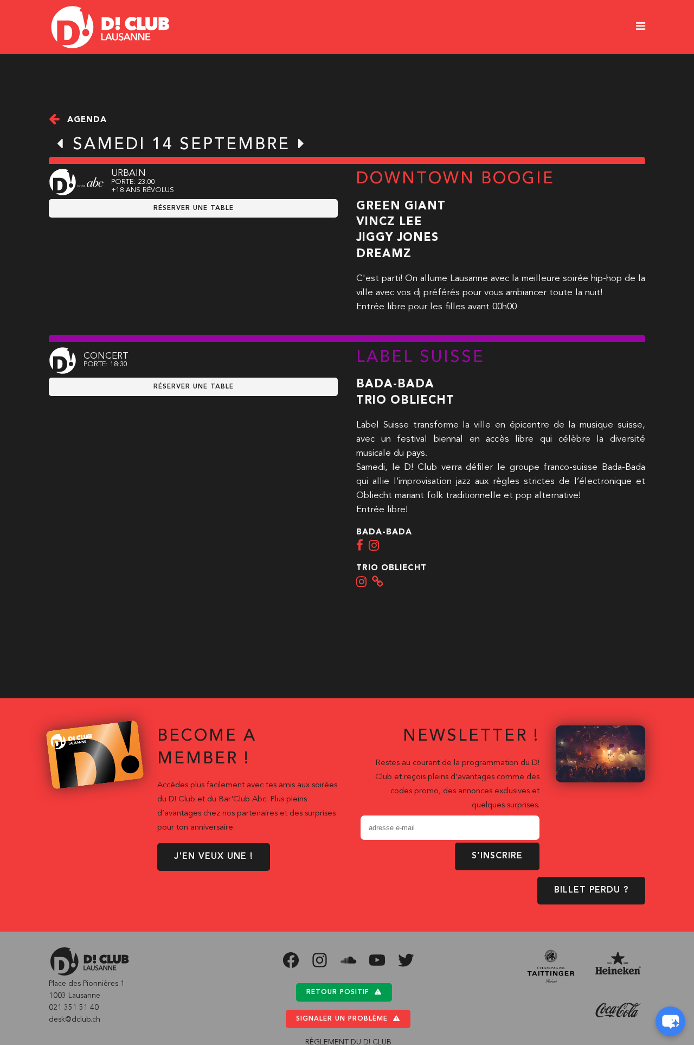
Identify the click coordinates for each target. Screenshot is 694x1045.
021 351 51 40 (74, 1007)
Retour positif (337, 992)
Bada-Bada (395, 384)
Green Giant (401, 206)
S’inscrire (497, 856)
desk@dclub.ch (74, 1019)
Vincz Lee (389, 222)
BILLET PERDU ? (591, 890)
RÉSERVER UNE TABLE (193, 208)
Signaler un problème (342, 1019)
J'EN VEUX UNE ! (213, 856)
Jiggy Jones (397, 238)
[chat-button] (670, 1021)
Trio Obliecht (405, 400)
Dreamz (384, 254)
